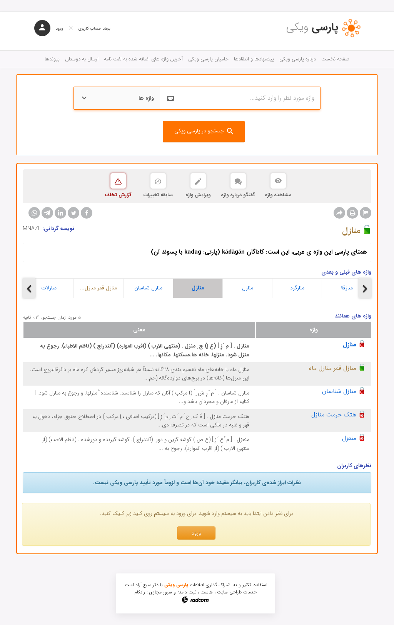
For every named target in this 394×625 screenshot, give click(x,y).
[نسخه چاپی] (352, 213)
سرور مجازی (160, 592)
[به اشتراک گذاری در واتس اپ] (34, 213)
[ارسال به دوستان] (339, 213)
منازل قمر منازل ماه (332, 368)
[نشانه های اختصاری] (365, 213)
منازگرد (297, 288)
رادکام (139, 592)
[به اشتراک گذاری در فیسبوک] (86, 213)
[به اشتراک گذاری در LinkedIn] (60, 213)
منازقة (347, 288)
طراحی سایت (229, 592)
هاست (206, 592)
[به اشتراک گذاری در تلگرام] (47, 213)
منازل (198, 288)
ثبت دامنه (186, 592)
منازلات (49, 288)
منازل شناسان (148, 288)
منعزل (349, 438)
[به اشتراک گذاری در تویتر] (73, 213)
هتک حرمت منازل (333, 414)
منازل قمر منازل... (98, 288)
